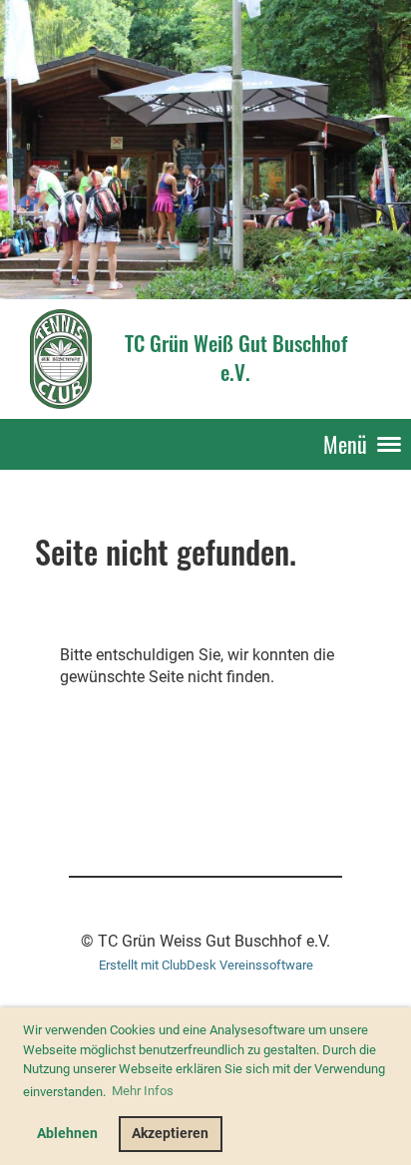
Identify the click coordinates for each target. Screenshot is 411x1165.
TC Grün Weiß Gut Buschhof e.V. (236, 358)
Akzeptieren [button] (170, 1133)
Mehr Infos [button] (143, 1090)
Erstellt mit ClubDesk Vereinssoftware (206, 965)
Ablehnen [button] (67, 1133)
